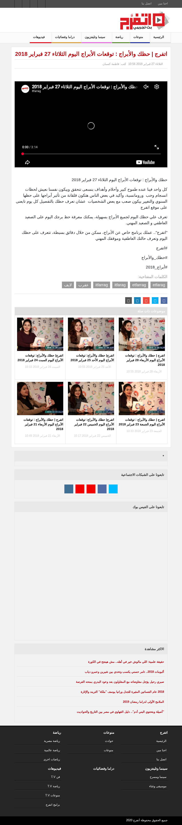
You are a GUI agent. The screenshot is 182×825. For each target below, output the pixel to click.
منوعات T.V (52, 795)
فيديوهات (39, 37)
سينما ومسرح (158, 777)
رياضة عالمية (52, 750)
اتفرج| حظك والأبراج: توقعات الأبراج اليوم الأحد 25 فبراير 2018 (92, 358)
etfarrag (139, 285)
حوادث (109, 741)
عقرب (83, 285)
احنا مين (163, 3)
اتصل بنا (147, 3)
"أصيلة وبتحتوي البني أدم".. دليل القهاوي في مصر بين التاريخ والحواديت (120, 711)
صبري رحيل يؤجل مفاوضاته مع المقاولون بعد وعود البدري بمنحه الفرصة (120, 681)
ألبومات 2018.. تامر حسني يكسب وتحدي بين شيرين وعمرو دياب (124, 671)
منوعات (138, 37)
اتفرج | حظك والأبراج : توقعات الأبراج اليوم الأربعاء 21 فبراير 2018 (43, 424)
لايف (68, 285)
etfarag (159, 285)
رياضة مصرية (52, 741)
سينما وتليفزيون (95, 37)
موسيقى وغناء (157, 786)
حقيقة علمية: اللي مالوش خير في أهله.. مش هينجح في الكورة (126, 661)
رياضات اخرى (52, 759)
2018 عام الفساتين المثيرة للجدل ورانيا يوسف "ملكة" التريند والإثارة (122, 691)
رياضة (119, 37)
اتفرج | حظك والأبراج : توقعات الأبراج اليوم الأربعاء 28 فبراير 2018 (145, 360)
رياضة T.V (53, 786)
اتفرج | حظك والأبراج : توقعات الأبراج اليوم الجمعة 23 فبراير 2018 (142, 422)
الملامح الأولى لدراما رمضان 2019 (143, 701)
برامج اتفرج (53, 804)
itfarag (120, 285)
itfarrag (101, 285)
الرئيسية (159, 37)
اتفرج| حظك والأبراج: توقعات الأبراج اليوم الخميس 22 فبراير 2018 (94, 424)
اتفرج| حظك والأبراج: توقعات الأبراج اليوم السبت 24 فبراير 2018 (40, 358)
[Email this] (128, 300)
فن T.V (55, 777)
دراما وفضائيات (65, 37)
